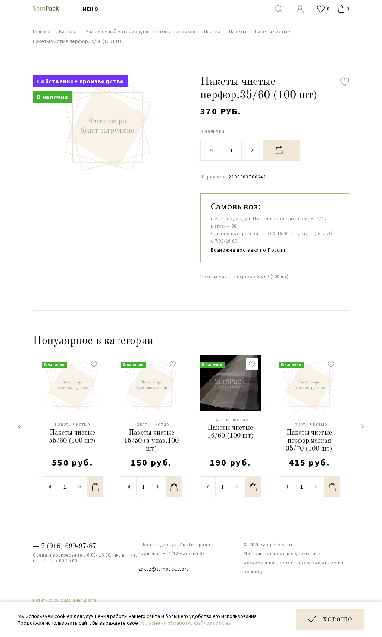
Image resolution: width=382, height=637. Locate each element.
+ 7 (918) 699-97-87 (64, 546)
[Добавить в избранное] (344, 81)
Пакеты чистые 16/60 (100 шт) (230, 432)
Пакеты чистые (72, 424)
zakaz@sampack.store (163, 569)
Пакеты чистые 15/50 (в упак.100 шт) (151, 440)
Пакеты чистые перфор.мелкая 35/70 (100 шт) (309, 440)
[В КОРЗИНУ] (281, 150)
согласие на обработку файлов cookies (185, 622)
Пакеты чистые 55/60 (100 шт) (72, 436)
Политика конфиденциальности (65, 600)
